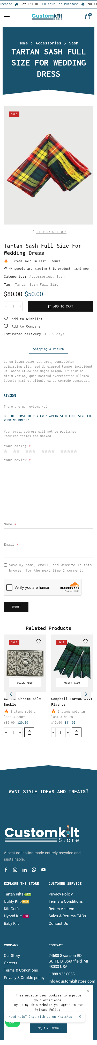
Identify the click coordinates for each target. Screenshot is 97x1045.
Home (23, 43)
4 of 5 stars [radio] (48, 451)
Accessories (48, 43)
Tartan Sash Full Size (36, 284)
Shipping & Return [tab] (48, 349)
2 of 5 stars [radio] (16, 451)
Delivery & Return (51, 232)
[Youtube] (43, 870)
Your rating (17, 446)
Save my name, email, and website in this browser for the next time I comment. (50, 567)
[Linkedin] (25, 870)
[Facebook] (6, 870)
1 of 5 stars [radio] (5, 451)
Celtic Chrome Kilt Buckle (22, 701)
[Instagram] (15, 870)
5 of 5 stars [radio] (68, 451)
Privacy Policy (47, 1009)
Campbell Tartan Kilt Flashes (72, 701)
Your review (17, 460)
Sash (73, 43)
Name (10, 524)
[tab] (48, 349)
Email (11, 544)
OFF (28, 4)
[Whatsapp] (34, 870)
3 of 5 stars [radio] (30, 451)
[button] (7, 16)
